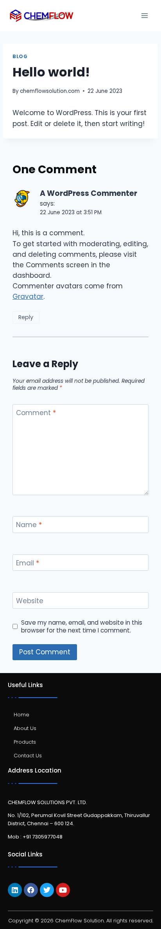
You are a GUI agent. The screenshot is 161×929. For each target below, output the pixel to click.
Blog (20, 56)
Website (29, 601)
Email (27, 563)
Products (25, 742)
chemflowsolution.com (50, 91)
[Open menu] (144, 15)
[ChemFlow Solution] (41, 15)
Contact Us (28, 755)
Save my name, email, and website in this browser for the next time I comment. (81, 626)
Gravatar (28, 296)
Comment (36, 413)
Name (29, 524)
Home (21, 714)
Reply (25, 317)
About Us (25, 728)
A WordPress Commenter (88, 193)
